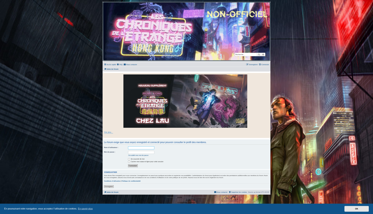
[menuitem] (120, 64)
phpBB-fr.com (190, 200)
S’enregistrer (109, 186)
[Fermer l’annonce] (268, 75)
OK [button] (356, 209)
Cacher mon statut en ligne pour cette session (146, 161)
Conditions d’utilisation (112, 181)
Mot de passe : (109, 152)
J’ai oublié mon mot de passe (138, 155)
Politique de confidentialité (131, 181)
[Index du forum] (186, 31)
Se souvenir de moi (137, 159)
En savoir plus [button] (85, 208)
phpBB (179, 197)
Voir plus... (108, 132)
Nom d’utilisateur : (111, 147)
